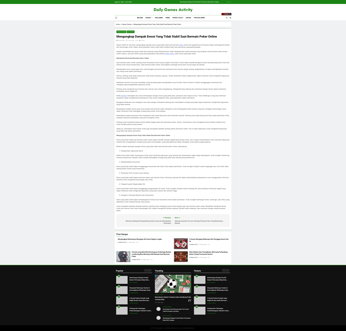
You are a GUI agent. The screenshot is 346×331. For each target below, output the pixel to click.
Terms (167, 18)
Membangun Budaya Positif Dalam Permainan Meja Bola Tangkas (199, 2)
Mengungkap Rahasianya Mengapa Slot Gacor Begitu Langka (140, 239)
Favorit (148, 18)
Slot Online (130, 32)
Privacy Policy (178, 18)
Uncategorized (133, 293)
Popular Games (199, 18)
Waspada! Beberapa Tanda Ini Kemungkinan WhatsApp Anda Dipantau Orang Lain (139, 290)
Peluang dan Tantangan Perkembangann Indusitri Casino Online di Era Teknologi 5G (140, 311)
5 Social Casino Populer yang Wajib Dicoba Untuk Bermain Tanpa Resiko (139, 300)
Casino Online (133, 303)
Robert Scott (121, 40)
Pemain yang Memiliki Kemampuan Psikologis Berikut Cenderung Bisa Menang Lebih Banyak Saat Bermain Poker (151, 254)
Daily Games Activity (173, 10)
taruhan (124, 96)
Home (141, 18)
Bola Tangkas (133, 282)
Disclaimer (159, 18)
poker (181, 45)
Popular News (159, 294)
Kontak (188, 18)
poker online (169, 54)
